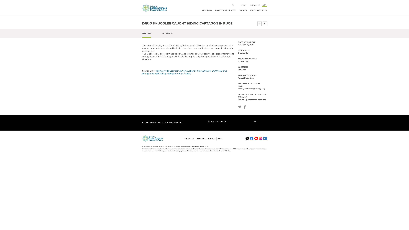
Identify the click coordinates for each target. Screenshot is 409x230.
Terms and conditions (205, 138)
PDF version (167, 33)
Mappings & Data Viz (225, 10)
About (243, 5)
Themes (243, 10)
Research (207, 10)
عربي (264, 5)
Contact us (255, 5)
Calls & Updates (258, 10)
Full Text (146, 33)
